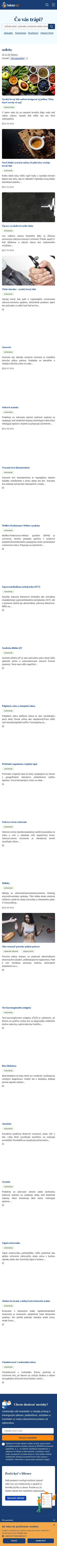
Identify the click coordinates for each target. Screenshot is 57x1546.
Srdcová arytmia (10, 407)
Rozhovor (33, 33)
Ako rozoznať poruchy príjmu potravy (21, 946)
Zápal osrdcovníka (11, 1243)
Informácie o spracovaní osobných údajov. (32, 1459)
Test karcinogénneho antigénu (16, 1007)
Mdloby (6, 883)
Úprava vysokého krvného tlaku (17, 226)
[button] (28, 1536)
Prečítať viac (22, 1533)
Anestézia (6, 1123)
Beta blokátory (9, 1065)
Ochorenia (20, 33)
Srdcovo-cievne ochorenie (14, 822)
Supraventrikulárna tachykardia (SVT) (21, 586)
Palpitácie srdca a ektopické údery (18, 706)
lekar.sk (31, 1454)
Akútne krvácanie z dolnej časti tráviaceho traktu (26, 1301)
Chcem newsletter (28, 1438)
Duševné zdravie (11, 951)
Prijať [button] (14, 1541)
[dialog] (28, 1534)
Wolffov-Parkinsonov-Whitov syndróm (21, 525)
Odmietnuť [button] (41, 1541)
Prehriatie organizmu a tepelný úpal (19, 764)
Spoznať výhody (15, 1498)
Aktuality (8, 33)
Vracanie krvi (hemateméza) (15, 467)
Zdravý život (46, 33)
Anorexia (6, 347)
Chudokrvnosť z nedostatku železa (19, 1362)
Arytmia (6, 1181)
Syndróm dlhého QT (12, 648)
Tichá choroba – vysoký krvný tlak (19, 289)
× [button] (54, 1525)
